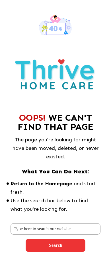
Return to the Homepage (41, 183)
